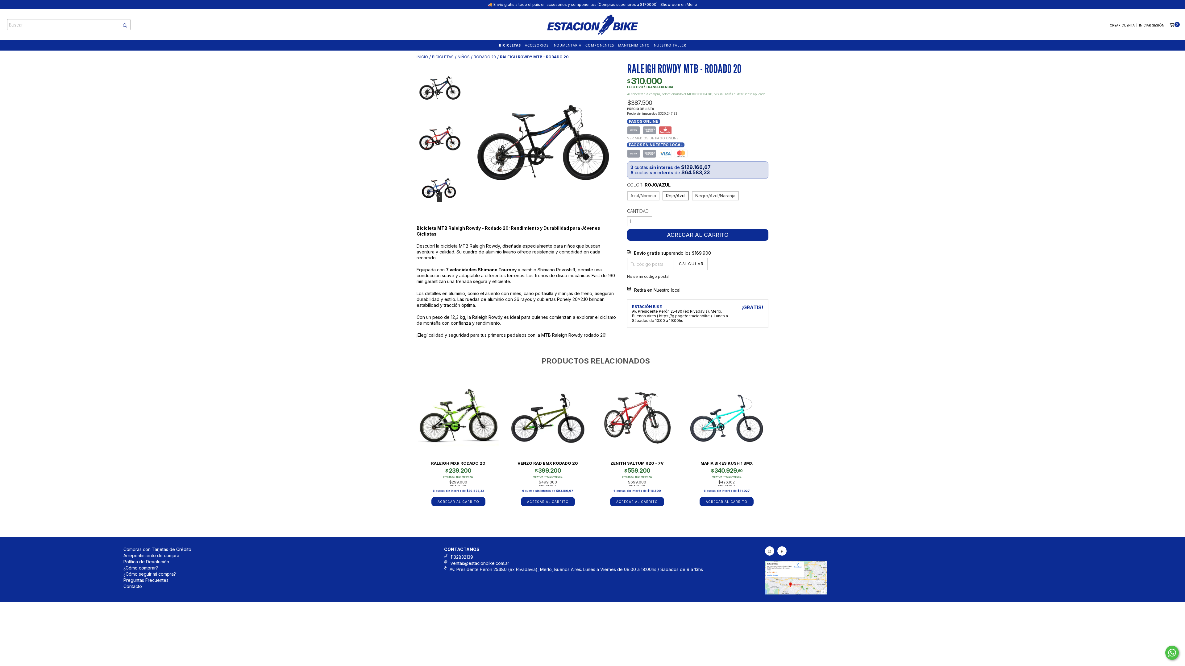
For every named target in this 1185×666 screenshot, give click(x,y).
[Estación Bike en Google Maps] (796, 592)
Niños (464, 57)
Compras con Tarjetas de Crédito (157, 549)
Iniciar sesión (1151, 25)
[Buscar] (122, 24)
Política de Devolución (146, 561)
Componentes (599, 45)
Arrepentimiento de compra (151, 555)
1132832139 (462, 557)
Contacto (132, 586)
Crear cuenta (1122, 25)
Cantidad (638, 211)
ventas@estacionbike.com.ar (480, 563)
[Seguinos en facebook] (782, 551)
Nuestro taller (670, 45)
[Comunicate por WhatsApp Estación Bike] (1172, 653)
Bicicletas (510, 45)
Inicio (422, 57)
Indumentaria (567, 45)
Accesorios (537, 45)
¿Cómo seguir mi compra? (149, 574)
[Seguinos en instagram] (769, 551)
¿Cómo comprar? (140, 567)
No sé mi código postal (648, 276)
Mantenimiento (634, 45)
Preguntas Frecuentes (145, 580)
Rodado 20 (485, 57)
